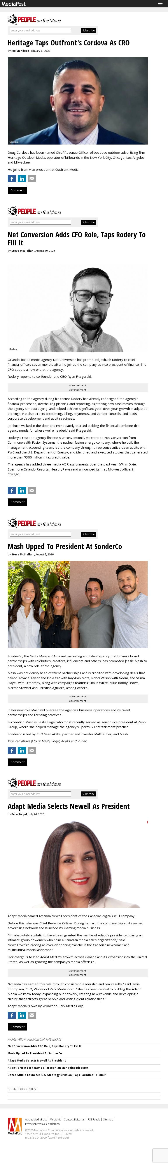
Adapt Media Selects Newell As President (37, 1060)
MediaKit (55, 1119)
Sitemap (108, 1119)
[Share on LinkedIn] (22, 178)
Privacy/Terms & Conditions (42, 1124)
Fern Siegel (19, 814)
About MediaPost (36, 1119)
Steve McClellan (22, 251)
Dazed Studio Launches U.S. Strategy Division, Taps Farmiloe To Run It (57, 1075)
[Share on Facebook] (12, 178)
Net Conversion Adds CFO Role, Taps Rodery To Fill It (44, 1046)
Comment (17, 190)
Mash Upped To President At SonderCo (35, 1053)
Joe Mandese (20, 51)
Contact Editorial (74, 1119)
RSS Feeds (94, 1119)
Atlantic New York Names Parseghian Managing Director (48, 1068)
